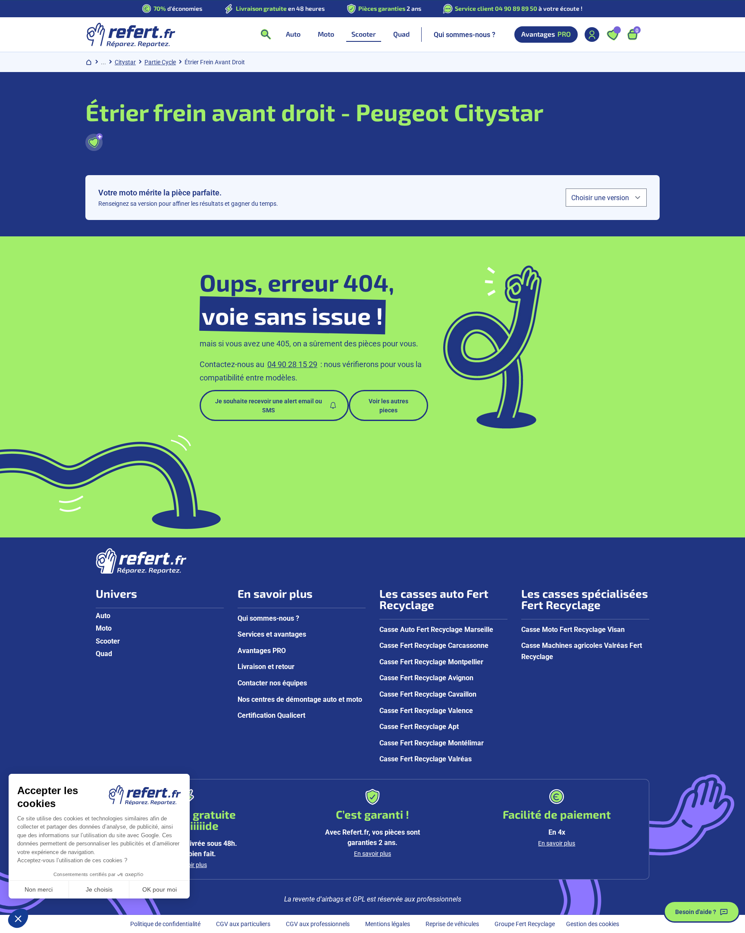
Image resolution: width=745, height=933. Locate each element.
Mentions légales (387, 924)
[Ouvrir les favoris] (612, 34)
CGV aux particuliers (243, 924)
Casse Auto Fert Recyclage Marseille (436, 629)
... (103, 62)
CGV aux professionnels (318, 924)
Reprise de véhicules (452, 924)
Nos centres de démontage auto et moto (300, 699)
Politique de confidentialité (165, 924)
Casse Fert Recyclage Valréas (425, 758)
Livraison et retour (266, 666)
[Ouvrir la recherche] (265, 34)
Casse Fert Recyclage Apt (419, 726)
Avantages (546, 34)
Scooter (108, 640)
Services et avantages (272, 633)
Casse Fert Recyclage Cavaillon (427, 693)
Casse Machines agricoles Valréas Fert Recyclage (581, 651)
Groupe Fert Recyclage (525, 924)
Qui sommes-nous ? (464, 34)
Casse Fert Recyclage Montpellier (431, 661)
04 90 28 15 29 (292, 364)
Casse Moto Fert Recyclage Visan (573, 629)
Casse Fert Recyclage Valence (426, 710)
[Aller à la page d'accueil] (130, 34)
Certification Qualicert (271, 714)
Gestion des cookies (592, 924)
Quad (104, 653)
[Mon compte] (592, 34)
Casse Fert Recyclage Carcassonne (433, 645)
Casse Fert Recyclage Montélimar (431, 742)
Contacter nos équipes (272, 682)
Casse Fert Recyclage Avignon (426, 677)
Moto (104, 627)
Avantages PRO (262, 650)
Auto (103, 615)
